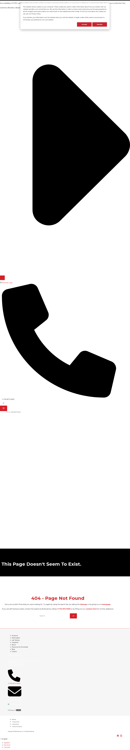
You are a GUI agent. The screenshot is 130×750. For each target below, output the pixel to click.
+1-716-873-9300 (63, 609)
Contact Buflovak (14, 655)
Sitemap (14, 719)
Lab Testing (15, 640)
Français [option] (7, 747)
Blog (13, 649)
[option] (67, 743)
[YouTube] (121, 736)
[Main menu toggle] (3, 408)
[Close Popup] (2, 277)
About (14, 645)
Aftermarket (16, 638)
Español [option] (7, 743)
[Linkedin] (118, 736)
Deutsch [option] (7, 745)
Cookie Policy (15, 724)
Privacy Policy (15, 722)
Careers (14, 651)
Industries (15, 642)
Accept (84, 24)
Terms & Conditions (17, 726)
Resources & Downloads (20, 647)
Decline (99, 24)
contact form (91, 609)
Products (15, 635)
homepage (106, 604)
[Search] (73, 615)
